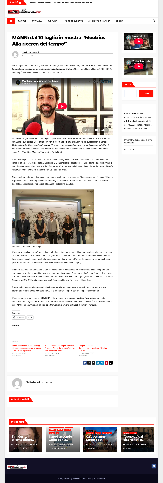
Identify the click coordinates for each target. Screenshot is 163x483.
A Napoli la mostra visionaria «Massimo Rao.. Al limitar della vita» (92, 348)
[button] (154, 21)
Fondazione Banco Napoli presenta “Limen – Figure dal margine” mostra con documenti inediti (60, 348)
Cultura (52, 21)
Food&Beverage (73, 21)
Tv (57, 433)
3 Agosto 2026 (132, 444)
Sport (119, 21)
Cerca (127, 84)
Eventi (60, 430)
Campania (90, 433)
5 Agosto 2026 (95, 444)
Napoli (22, 21)
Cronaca (36, 21)
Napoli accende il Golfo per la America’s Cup (61, 440)
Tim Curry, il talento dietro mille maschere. (23, 440)
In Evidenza (107, 433)
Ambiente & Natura (99, 21)
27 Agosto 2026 (21, 444)
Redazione (129, 149)
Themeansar (100, 479)
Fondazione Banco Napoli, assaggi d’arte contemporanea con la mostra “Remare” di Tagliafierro (26, 348)
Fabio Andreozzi (31, 52)
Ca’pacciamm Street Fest (96, 438)
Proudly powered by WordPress (70, 479)
